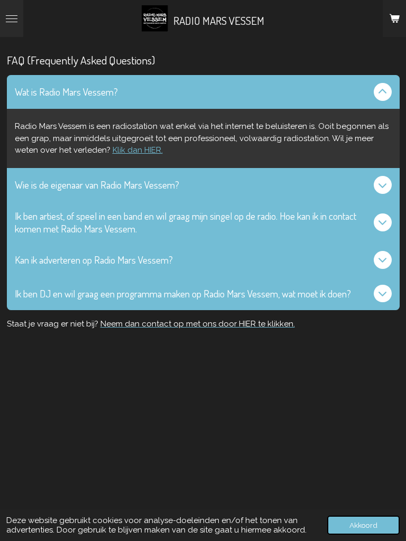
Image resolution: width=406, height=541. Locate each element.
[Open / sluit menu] (11, 18)
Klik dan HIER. (138, 150)
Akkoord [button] (363, 525)
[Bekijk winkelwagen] (394, 18)
